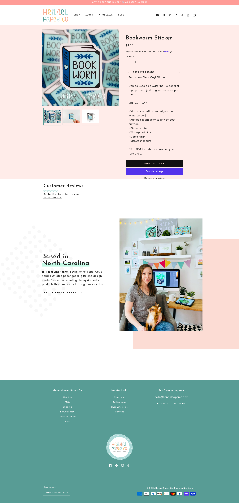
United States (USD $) (55, 493)
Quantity (130, 56)
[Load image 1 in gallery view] (52, 116)
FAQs (67, 402)
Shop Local (119, 397)
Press (67, 421)
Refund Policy (67, 411)
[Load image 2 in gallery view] (71, 116)
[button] (182, 15)
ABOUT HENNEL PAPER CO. (63, 292)
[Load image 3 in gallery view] (90, 116)
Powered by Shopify (185, 488)
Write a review (52, 197)
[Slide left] (45, 69)
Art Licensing (119, 402)
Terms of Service (67, 416)
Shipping (67, 407)
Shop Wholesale (119, 407)
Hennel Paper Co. (164, 488)
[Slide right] (115, 69)
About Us (67, 397)
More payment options (154, 178)
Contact (119, 411)
